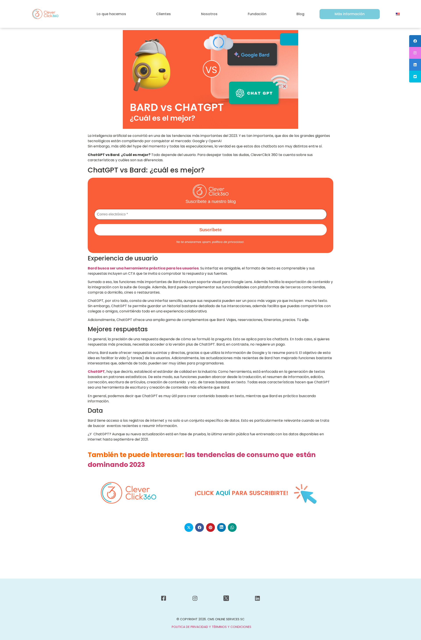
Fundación (257, 13)
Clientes (163, 13)
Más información (350, 13)
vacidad (228, 242)
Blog (300, 13)
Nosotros (209, 13)
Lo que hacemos (111, 13)
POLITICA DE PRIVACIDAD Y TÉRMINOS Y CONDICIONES (211, 627)
